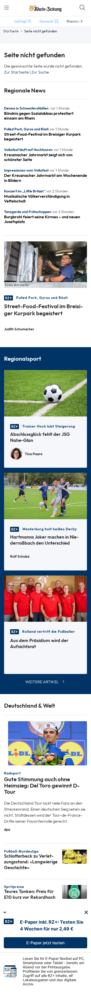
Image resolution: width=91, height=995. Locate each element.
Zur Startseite (16, 72)
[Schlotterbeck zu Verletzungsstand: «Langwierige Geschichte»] (74, 856)
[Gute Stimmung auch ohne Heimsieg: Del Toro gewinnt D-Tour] (47, 743)
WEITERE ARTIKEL (42, 682)
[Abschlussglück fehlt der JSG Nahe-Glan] (45, 392)
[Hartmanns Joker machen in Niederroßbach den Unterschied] (45, 495)
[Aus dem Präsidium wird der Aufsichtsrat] (45, 598)
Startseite (11, 31)
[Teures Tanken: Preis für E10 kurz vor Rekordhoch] (74, 891)
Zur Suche (40, 72)
